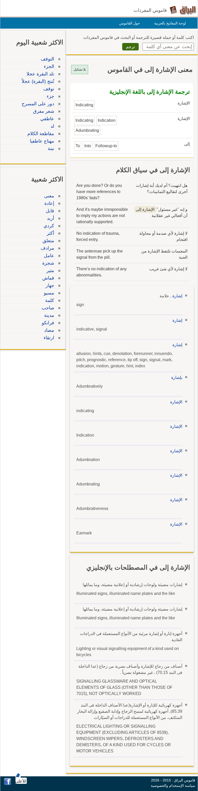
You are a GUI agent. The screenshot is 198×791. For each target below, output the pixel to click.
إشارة (177, 296)
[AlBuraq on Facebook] (7, 783)
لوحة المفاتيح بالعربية (170, 23)
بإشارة (176, 377)
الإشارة (176, 402)
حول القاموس (129, 23)
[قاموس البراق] (183, 10)
